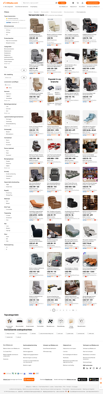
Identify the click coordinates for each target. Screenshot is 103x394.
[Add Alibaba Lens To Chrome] (29, 379)
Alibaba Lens (6, 379)
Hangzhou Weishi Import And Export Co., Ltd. (90, 303)
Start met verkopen (88, 351)
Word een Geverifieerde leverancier (89, 358)
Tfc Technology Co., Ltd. (89, 218)
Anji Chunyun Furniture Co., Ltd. (36, 246)
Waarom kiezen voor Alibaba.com (11, 348)
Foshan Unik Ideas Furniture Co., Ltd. (90, 190)
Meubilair (36, 12)
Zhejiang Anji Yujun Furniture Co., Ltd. (90, 100)
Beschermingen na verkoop (30, 357)
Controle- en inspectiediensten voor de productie (31, 361)
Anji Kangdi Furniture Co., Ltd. (72, 218)
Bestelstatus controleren (89, 354)
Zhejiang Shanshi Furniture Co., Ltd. (36, 190)
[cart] (78, 3)
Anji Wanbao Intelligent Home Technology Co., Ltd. (54, 275)
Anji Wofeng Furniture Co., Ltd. (36, 303)
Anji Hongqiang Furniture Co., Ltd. (54, 190)
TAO (64, 386)
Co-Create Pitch (7, 351)
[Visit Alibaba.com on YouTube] (97, 368)
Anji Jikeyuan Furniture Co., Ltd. (36, 100)
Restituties (66, 357)
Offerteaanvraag (47, 351)
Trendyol (68, 386)
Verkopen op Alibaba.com (89, 348)
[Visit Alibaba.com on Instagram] (94, 368)
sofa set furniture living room (46, 333)
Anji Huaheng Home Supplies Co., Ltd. (72, 41)
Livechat (65, 351)
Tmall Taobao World (43, 386)
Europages (75, 386)
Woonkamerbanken (69, 12)
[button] (56, 3)
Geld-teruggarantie (28, 351)
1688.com (35, 386)
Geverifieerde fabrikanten (49, 348)
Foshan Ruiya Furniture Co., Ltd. (54, 161)
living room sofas (10, 333)
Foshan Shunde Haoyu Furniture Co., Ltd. (72, 72)
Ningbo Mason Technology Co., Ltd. (72, 161)
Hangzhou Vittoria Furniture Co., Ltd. (36, 275)
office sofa (91, 333)
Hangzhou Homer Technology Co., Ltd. (90, 41)
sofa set (19, 337)
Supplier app (48, 379)
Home (30, 12)
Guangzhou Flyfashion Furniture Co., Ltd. (54, 303)
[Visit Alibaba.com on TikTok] (100, 368)
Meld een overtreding (68, 365)
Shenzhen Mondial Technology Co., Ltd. (90, 161)
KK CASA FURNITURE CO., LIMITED (90, 72)
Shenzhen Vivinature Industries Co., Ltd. (54, 72)
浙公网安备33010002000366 (77, 391)
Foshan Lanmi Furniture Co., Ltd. (72, 133)
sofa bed (34, 333)
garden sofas (70, 333)
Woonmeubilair (45, 12)
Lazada (51, 386)
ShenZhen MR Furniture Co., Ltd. (72, 246)
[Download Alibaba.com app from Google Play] (94, 379)
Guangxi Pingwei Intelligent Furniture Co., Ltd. (72, 100)
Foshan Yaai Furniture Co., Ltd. (54, 133)
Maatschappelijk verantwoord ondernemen (10, 355)
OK (24, 70)
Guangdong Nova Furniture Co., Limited (36, 161)
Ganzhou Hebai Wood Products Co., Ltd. (72, 275)
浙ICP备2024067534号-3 (92, 391)
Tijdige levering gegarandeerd (30, 354)
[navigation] (15, 161)
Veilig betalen (26, 348)
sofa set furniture (23, 333)
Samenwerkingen (87, 362)
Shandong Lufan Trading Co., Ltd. (90, 133)
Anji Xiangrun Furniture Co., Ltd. (54, 246)
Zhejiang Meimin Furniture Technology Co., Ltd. (36, 133)
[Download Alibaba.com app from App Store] (82, 379)
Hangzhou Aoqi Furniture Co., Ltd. (54, 218)
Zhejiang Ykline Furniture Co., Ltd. (54, 43)
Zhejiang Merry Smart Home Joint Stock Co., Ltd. (36, 72)
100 (73, 310)
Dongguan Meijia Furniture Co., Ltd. (72, 303)
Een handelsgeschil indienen (70, 354)
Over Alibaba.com (8, 345)
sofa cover (60, 333)
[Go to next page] (76, 310)
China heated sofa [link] (81, 12)
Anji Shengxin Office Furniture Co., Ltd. (36, 41)
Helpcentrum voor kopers (69, 348)
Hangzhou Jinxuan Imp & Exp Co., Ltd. (36, 218)
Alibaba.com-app (71, 379)
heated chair (10, 337)
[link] (101, 379)
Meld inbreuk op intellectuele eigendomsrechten (70, 361)
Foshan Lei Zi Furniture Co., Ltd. (90, 246)
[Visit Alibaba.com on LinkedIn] (87, 368)
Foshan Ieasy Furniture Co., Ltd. (90, 275)
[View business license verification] (66, 391)
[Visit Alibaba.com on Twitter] (90, 368)
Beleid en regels (27, 365)
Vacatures (5, 359)
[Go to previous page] (50, 310)
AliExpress (28, 386)
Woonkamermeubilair (56, 12)
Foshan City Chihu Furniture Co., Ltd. (72, 190)
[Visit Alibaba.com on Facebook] (84, 368)
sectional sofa (81, 333)
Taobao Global (58, 386)
